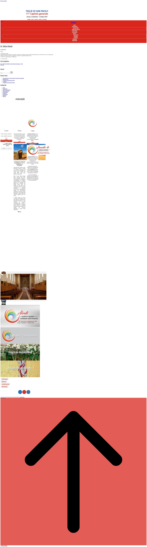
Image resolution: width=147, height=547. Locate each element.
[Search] (11, 72)
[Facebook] (20, 392)
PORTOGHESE (45, 19)
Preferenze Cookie (4, 545)
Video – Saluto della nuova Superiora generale (11, 111)
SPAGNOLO (36, 19)
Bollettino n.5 (5, 79)
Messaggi (75, 39)
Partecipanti (74, 32)
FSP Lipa (2, 65)
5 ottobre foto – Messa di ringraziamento (10, 104)
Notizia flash (75, 28)
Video (4, 87)
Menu (73, 22)
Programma (74, 30)
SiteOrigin (22, 397)
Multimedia (74, 40)
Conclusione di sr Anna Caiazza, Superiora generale (13, 78)
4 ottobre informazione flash (9, 82)
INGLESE (32, 19)
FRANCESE (40, 19)
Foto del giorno (6, 91)
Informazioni (74, 26)
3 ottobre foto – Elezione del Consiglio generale (10, 116)
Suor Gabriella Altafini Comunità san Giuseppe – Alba (11, 63)
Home (74, 25)
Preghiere (76, 37)
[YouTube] (24, 392)
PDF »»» (19, 211)
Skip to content (3, 1)
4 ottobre (11, 118)
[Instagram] (28, 392)
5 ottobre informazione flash (9, 80)
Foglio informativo (76, 29)
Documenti (76, 35)
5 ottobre (5, 81)
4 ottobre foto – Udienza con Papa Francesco (11, 109)
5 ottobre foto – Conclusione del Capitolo (10, 106)
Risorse (74, 33)
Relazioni (76, 36)
